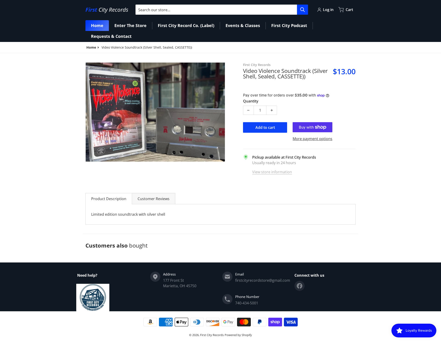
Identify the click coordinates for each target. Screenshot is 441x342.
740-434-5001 (246, 303)
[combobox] (222, 10)
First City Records (212, 335)
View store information (272, 171)
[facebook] (299, 286)
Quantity (250, 101)
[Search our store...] (302, 10)
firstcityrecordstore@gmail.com (262, 280)
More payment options (312, 138)
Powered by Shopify (238, 335)
